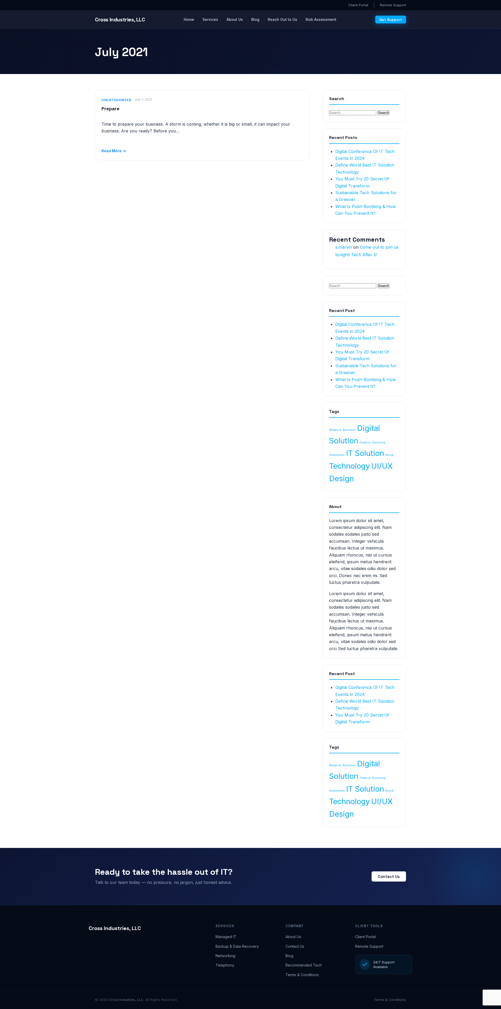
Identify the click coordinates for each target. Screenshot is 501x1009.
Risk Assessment (321, 19)
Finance (365, 442)
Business (349, 430)
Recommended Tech (303, 965)
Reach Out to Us (282, 19)
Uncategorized (116, 100)
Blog (255, 19)
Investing (378, 442)
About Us (234, 19)
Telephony (225, 965)
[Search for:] (353, 112)
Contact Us (389, 876)
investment (337, 455)
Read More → (114, 151)
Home (189, 19)
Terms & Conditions (302, 975)
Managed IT (226, 936)
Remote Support (393, 5)
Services (210, 19)
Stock (389, 455)
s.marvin (343, 247)
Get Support (390, 19)
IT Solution (365, 453)
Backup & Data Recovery (237, 946)
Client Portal (358, 5)
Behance (335, 430)
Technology (349, 465)
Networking (225, 955)
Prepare (111, 109)
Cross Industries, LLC (115, 928)
